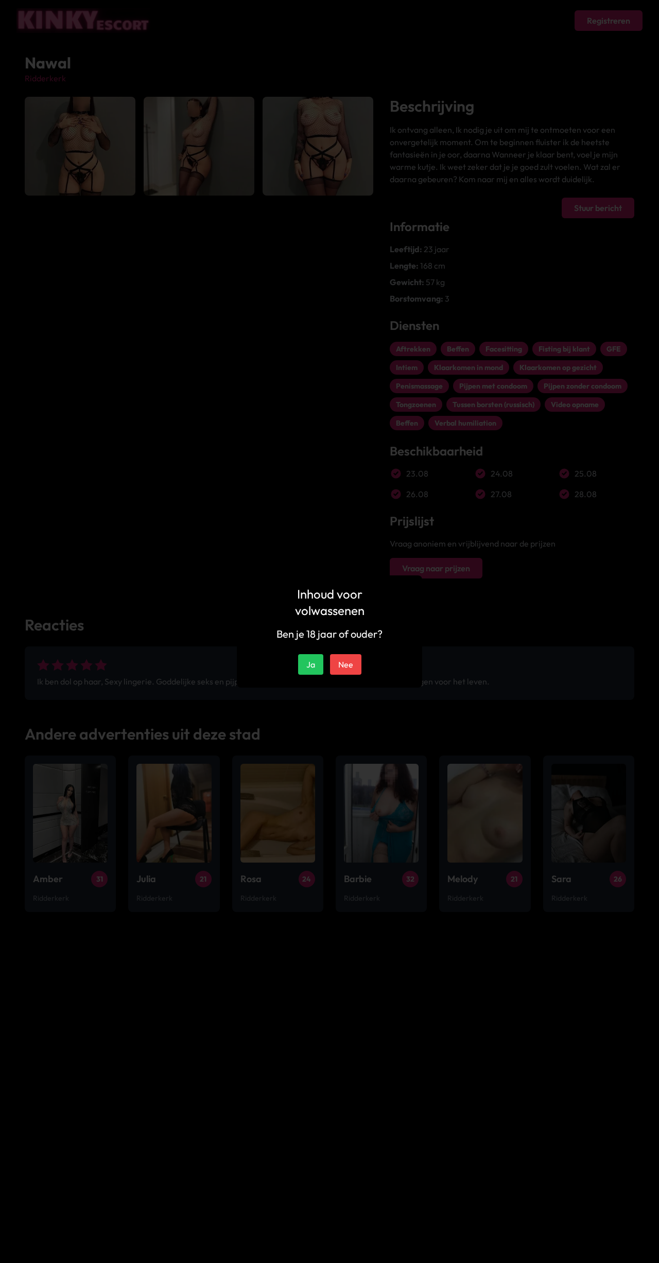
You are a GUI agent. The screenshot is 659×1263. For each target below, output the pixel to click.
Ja (310, 664)
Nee (345, 664)
